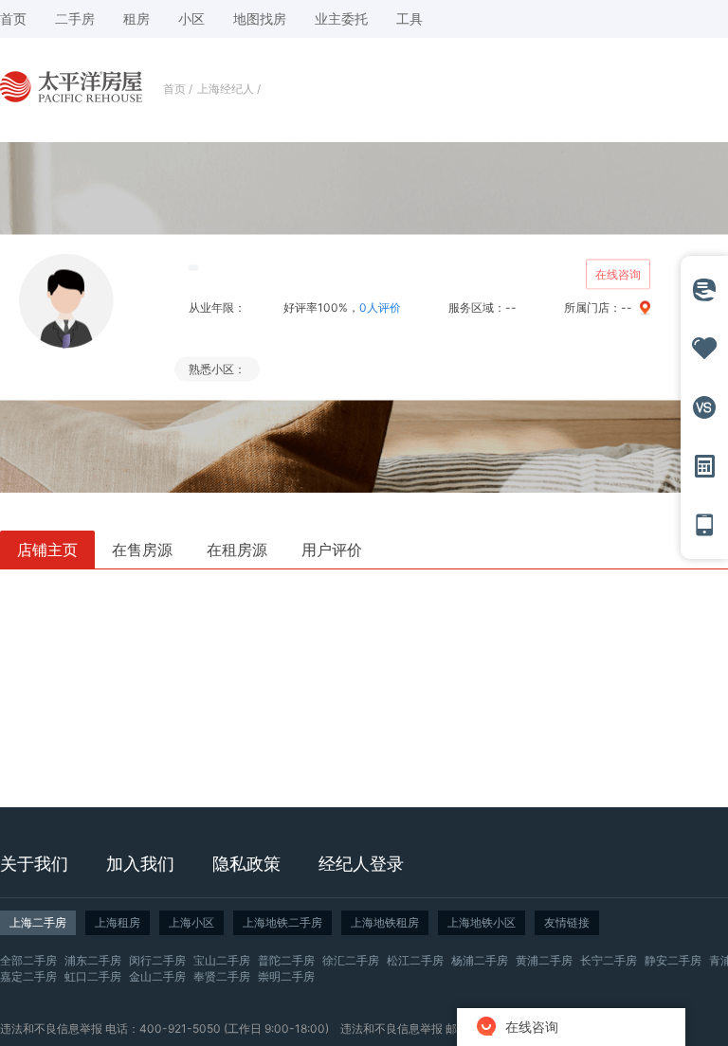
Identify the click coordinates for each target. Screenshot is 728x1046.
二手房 (75, 18)
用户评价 (331, 549)
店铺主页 (47, 549)
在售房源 (142, 549)
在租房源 (237, 549)
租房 (136, 18)
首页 (174, 88)
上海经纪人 (225, 88)
